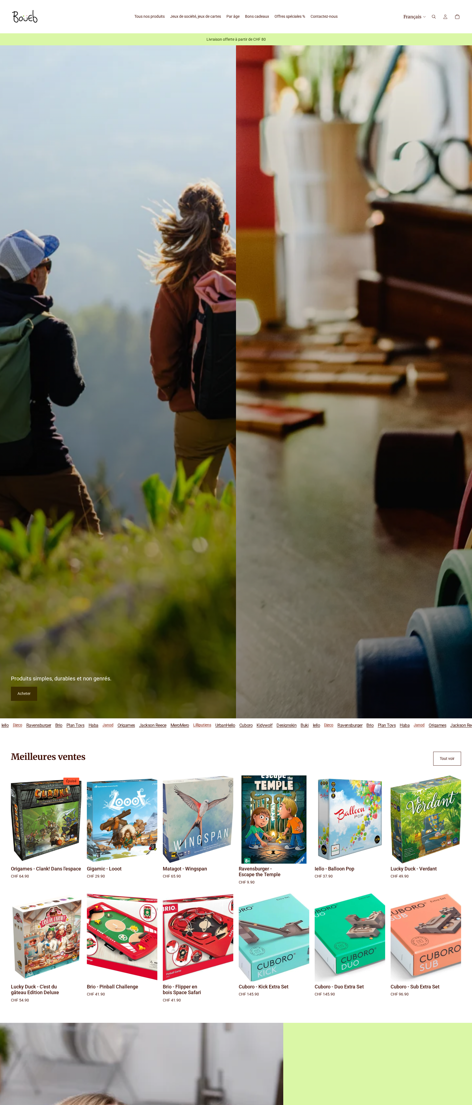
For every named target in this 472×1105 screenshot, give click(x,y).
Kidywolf (154, 725)
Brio (259, 725)
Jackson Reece (42, 725)
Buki (194, 725)
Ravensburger (239, 725)
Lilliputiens (91, 725)
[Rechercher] (434, 17)
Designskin (176, 725)
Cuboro (135, 725)
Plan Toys (276, 725)
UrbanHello (115, 725)
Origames (15, 725)
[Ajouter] (149, 855)
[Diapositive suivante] (149, 819)
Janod (308, 725)
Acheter (24, 693)
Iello (206, 725)
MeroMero (69, 725)
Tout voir (447, 758)
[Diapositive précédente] (95, 819)
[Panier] (457, 17)
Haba (294, 725)
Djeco (218, 725)
